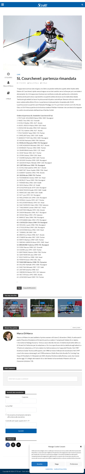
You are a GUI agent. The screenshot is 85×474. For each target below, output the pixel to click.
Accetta (39, 464)
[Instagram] (18, 445)
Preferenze (74, 464)
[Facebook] (7, 445)
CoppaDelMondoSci (29, 288)
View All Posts (76, 327)
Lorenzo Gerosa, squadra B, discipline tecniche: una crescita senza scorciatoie (70, 308)
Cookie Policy (49, 469)
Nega (57, 464)
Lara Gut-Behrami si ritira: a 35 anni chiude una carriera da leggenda (15, 308)
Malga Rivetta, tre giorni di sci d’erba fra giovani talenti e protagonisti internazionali (42, 308)
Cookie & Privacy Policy (60, 469)
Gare (18, 74)
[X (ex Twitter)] (13, 445)
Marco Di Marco (8, 86)
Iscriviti (21, 431)
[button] (81, 447)
